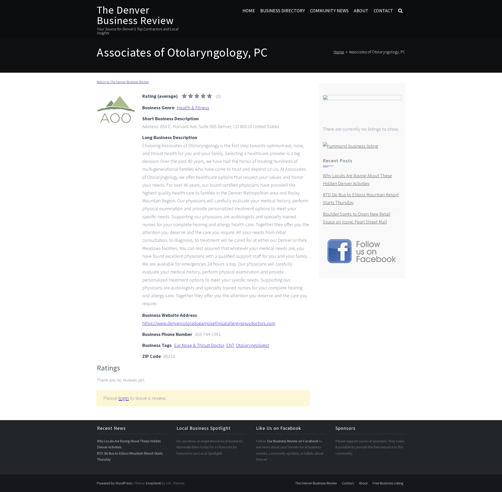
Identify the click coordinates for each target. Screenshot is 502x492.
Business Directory (282, 11)
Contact (383, 11)
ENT (230, 345)
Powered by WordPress (114, 483)
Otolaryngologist (252, 345)
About (361, 11)
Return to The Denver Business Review (123, 82)
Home (248, 11)
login (123, 398)
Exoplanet (153, 483)
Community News (329, 11)
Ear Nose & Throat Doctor (199, 345)
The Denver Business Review (135, 15)
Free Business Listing (388, 483)
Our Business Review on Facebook (293, 441)
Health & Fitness (193, 108)
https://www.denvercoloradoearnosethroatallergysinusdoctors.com (208, 323)
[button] (400, 10)
